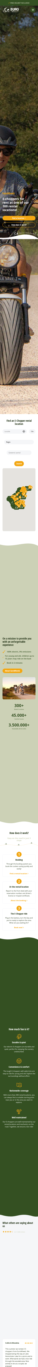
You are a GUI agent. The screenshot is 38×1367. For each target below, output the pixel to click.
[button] (19, 463)
